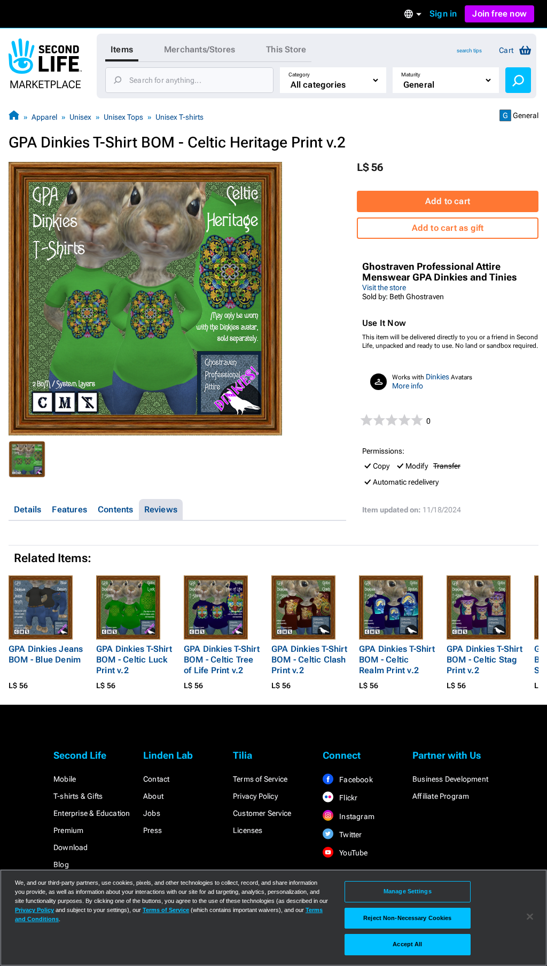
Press (152, 830)
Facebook (355, 779)
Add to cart (447, 201)
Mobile (64, 779)
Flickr (347, 797)
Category (299, 74)
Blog (61, 864)
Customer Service (262, 813)
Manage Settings (408, 891)
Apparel (44, 117)
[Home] (14, 116)
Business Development (450, 779)
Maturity (410, 74)
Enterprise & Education (91, 813)
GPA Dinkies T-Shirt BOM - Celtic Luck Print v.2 (134, 659)
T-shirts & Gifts (78, 796)
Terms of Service (260, 779)
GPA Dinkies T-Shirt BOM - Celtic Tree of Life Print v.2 (222, 659)
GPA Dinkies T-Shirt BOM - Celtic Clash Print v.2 (309, 659)
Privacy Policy (255, 796)
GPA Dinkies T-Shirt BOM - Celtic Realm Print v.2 (397, 659)
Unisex (80, 117)
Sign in (443, 14)
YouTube (353, 852)
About (153, 796)
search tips (469, 50)
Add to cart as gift (448, 228)
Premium (68, 830)
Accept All (407, 944)
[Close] (530, 917)
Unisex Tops (123, 117)
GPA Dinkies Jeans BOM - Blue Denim (46, 654)
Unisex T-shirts (179, 117)
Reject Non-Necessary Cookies (407, 918)
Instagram (356, 816)
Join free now (499, 14)
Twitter (350, 834)
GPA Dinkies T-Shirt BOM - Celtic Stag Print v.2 (484, 659)
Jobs (151, 813)
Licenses (248, 830)
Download (70, 847)
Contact (156, 779)
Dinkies (437, 376)
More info (407, 385)
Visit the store (384, 287)
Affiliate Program (440, 796)
